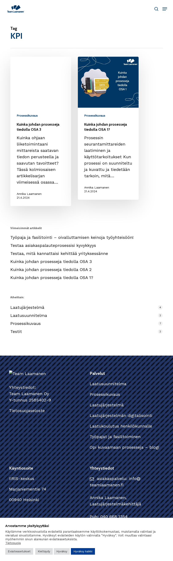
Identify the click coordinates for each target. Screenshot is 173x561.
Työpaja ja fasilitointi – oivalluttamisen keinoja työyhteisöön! (72, 237)
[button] (164, 9)
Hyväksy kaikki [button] (82, 551)
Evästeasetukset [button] (19, 551)
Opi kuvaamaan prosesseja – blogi (124, 447)
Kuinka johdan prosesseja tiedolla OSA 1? (51, 277)
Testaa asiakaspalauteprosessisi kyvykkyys (53, 245)
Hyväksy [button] (61, 551)
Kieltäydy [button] (44, 551)
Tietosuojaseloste (27, 410)
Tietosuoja (13, 543)
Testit (16, 331)
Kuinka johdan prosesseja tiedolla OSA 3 (51, 261)
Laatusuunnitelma (28, 315)
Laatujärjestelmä (27, 307)
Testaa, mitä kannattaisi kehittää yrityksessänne (59, 253)
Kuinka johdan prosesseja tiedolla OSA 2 (51, 269)
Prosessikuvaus (27, 115)
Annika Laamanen (29, 193)
